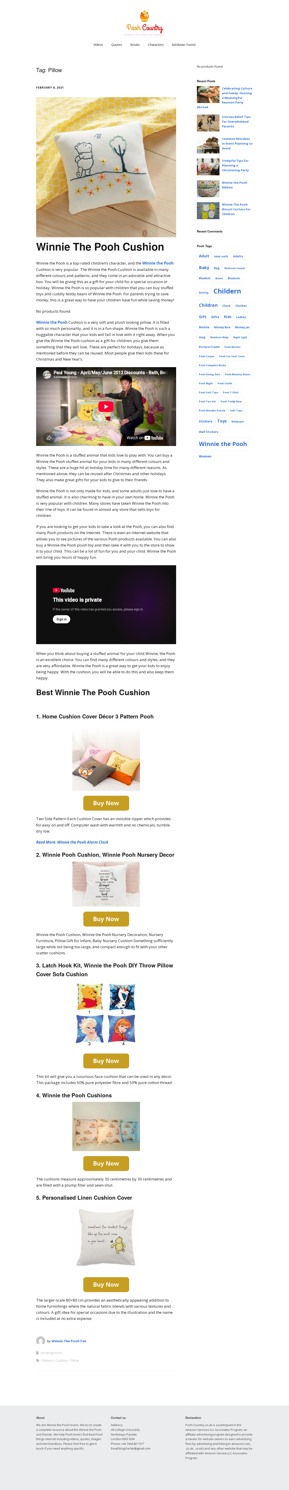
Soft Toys (236, 410)
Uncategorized (51, 1353)
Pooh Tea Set (207, 401)
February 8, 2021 (50, 87)
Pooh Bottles (232, 347)
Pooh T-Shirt (231, 392)
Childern (47, 1360)
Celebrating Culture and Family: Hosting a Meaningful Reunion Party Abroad (224, 97)
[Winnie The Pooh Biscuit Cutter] (208, 210)
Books (135, 44)
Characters (156, 44)
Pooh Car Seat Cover (232, 356)
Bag (217, 268)
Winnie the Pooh (158, 263)
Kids (227, 316)
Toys (222, 421)
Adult (204, 255)
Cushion (62, 1360)
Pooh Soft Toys (208, 392)
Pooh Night (206, 383)
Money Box (222, 327)
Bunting (204, 292)
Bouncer (234, 278)
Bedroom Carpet (234, 268)
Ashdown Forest (184, 44)
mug (202, 337)
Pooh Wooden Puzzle (212, 410)
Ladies (241, 317)
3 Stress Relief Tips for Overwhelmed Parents (236, 121)
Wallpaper (237, 421)
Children (208, 305)
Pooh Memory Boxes (237, 374)
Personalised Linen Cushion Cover (86, 1197)
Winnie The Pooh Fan (68, 1341)
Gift (202, 316)
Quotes (116, 44)
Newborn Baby (219, 337)
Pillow (74, 1360)
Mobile (204, 327)
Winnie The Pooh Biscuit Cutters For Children (236, 209)
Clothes (241, 306)
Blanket (205, 278)
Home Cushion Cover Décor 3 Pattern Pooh (98, 716)
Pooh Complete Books (212, 365)
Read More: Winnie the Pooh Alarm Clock (72, 842)
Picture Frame (209, 347)
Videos (98, 44)
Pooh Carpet (206, 356)
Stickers (205, 421)
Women (205, 456)
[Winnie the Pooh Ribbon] (208, 188)
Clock (226, 306)
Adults (238, 256)
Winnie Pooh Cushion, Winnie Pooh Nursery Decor (108, 854)
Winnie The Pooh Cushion (100, 246)
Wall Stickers (208, 432)
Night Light (240, 337)
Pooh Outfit (225, 383)
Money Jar (242, 327)
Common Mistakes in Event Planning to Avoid (237, 143)
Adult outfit (221, 256)
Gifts (215, 317)
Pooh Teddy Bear (231, 401)
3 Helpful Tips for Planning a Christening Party (235, 165)
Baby (204, 267)
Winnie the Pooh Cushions (77, 1095)
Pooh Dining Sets (209, 374)
